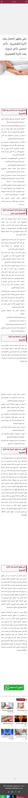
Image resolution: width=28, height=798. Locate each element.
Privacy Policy (8, 788)
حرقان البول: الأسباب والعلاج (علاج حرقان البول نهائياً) (7, 711)
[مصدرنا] (14, 1)
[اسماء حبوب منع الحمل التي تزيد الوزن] (21, 732)
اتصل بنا (21, 788)
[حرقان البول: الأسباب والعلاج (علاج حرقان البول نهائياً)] (7, 705)
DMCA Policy (15, 788)
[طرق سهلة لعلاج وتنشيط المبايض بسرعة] (21, 719)
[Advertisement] (14, 19)
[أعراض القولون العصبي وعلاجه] (21, 705)
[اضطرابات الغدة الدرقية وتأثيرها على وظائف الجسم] (7, 732)
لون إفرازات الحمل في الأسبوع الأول (8, 723)
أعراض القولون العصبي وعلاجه (22, 710)
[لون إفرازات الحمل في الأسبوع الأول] (7, 719)
